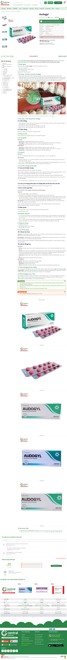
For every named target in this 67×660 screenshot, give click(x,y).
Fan (5, 644)
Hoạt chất (42, 8)
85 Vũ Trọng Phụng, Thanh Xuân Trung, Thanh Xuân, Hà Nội (57, 640)
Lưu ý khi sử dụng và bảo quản (7, 75)
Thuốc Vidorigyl (22, 219)
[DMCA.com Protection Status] (64, 656)
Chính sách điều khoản (39, 634)
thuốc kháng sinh (59, 269)
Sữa (20, 8)
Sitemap (36, 644)
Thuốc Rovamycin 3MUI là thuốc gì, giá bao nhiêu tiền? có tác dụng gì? (41, 116)
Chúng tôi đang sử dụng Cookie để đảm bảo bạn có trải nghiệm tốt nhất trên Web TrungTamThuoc (30, 629)
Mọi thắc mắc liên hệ (53, 631)
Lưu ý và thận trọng (7, 76)
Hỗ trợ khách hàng (26, 631)
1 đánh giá (51, 17)
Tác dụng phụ (5, 72)
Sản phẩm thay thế (5, 82)
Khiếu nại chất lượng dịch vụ (26, 643)
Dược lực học (6, 86)
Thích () (8, 550)
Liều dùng (5, 68)
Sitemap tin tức (41, 644)
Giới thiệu (23, 634)
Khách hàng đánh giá (8, 559)
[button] (33, 617)
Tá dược (36, 8)
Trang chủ (3, 8)
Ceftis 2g (41, 599)
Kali (20, 199)
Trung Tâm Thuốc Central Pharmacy (22, 656)
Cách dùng (5, 70)
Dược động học (6, 87)
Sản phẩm (9, 8)
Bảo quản (5, 81)
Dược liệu (31, 8)
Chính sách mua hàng (38, 636)
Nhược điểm (5, 92)
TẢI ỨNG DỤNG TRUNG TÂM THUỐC (55, 643)
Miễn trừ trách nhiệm (25, 639)
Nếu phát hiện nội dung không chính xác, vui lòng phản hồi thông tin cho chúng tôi (52, 37)
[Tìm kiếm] (40, 2)
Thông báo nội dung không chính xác (27, 641)
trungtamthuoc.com (26, 62)
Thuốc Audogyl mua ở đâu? (7, 90)
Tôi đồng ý (50, 629)
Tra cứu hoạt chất (27, 4)
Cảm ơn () (13, 573)
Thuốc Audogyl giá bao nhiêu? (7, 89)
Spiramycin (52, 34)
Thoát (54, 629)
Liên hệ (57, 8)
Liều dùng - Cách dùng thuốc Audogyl (7, 67)
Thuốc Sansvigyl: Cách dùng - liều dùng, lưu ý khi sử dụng (46, 180)
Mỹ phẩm (15, 8)
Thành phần (4, 63)
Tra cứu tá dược (35, 4)
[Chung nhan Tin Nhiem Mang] (61, 656)
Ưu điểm (4, 91)
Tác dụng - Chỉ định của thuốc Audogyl (7, 65)
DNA (60, 237)
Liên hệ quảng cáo (25, 645)
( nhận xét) (9, 567)
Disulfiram (29, 159)
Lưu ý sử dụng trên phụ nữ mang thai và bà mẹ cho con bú (8, 78)
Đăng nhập (50, 2)
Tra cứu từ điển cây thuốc (18, 4)
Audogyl (25, 599)
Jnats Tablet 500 (58, 599)
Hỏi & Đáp (33, 56)
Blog (53, 8)
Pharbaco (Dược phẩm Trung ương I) (40, 605)
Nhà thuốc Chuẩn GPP (25, 637)
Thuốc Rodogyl (21, 215)
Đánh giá (62, 56)
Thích (7, 546)
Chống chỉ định (5, 71)
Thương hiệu (48, 8)
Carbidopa (35, 155)
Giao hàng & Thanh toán (39, 640)
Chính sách (37, 631)
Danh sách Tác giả (38, 642)
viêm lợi (57, 78)
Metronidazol (48, 34)
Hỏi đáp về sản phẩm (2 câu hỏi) (12, 537)
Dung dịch (24, 287)
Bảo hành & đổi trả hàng (39, 639)
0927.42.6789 (56, 636)
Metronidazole (21, 162)
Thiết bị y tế (25, 8)
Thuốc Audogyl (21, 60)
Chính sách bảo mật (45, 629)
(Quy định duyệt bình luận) (61, 558)
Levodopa (46, 155)
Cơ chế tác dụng (5, 85)
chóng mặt (36, 144)
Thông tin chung (5, 83)
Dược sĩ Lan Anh (50, 40)
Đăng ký (58, 2)
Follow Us (3, 648)
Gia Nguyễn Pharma (49, 24)
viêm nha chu (32, 80)
